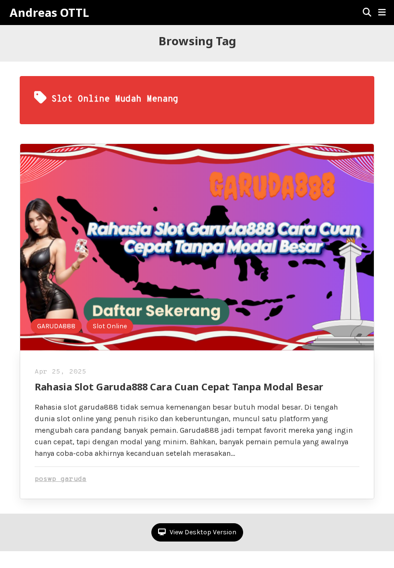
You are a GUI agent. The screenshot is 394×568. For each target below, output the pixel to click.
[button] (382, 12)
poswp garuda (60, 479)
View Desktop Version (202, 532)
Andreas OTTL (49, 12)
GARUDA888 (56, 326)
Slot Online (110, 326)
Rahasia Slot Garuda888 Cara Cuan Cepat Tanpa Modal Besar (179, 386)
